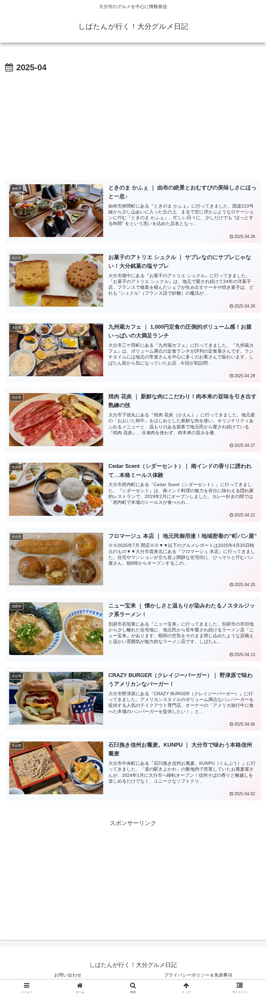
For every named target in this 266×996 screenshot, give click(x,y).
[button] (246, 877)
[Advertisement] (133, 123)
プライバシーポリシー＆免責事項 (198, 975)
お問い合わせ (67, 975)
